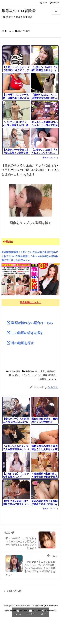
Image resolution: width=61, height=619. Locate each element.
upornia (52, 379)
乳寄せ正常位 (49, 375)
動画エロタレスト (51, 157)
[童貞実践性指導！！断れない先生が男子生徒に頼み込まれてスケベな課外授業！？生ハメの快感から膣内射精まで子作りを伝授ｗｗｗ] (30, 279)
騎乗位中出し (32, 371)
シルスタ (53, 387)
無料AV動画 (24, 31)
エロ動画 (42, 379)
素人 (42, 371)
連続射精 (51, 371)
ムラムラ (26, 375)
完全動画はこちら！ (30, 302)
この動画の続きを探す (27, 333)
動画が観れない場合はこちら (32, 323)
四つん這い (14, 375)
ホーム (7, 31)
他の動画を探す (22, 343)
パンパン (36, 375)
